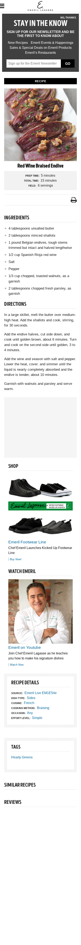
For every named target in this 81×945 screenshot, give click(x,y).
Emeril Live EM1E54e (41, 693)
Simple (37, 718)
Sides (31, 698)
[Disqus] (40, 867)
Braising (43, 708)
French (29, 703)
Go (67, 63)
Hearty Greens (22, 757)
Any (30, 713)
